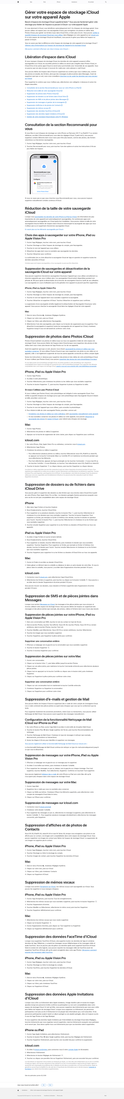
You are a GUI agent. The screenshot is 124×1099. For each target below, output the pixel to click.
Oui (44, 1085)
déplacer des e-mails (49, 774)
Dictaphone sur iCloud (47, 887)
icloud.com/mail (45, 807)
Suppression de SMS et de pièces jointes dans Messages (46, 99)
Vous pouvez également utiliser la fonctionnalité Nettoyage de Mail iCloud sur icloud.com (55, 744)
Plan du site (59, 1095)
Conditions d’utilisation (49, 1095)
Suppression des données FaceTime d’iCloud (42, 111)
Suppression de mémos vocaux (38, 108)
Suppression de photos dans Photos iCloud (42, 94)
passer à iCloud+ (53, 419)
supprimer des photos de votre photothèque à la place (78, 359)
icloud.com (95, 35)
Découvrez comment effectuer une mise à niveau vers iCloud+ (46, 49)
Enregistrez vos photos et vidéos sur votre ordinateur (47, 414)
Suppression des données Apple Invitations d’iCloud (45, 114)
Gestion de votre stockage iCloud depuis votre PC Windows (47, 117)
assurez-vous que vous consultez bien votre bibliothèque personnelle (76, 366)
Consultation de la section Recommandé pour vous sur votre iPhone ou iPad (53, 88)
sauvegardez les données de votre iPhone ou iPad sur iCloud (56, 217)
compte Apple (73, 1049)
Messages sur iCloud (47, 604)
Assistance (24, 1090)
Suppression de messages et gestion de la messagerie (46, 102)
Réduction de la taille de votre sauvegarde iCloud (43, 91)
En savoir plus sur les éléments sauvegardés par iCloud (44, 229)
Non (50, 1085)
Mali (105, 1095)
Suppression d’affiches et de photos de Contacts (44, 105)
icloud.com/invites (40, 1049)
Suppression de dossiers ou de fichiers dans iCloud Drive (46, 96)
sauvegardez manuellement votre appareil (83, 414)
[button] (105, 2)
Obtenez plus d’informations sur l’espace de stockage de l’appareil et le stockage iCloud (55, 45)
